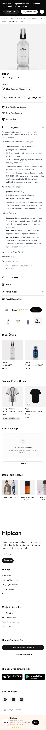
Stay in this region (29, 12)
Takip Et (36, 310)
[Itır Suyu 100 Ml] (12, 350)
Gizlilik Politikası (8, 589)
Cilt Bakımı (32, 18)
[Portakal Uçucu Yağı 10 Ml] (35, 350)
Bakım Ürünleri (21, 18)
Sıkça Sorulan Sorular (10, 622)
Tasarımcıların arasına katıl (23, 647)
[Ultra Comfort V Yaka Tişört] (35, 396)
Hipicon (4, 18)
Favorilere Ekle (14, 98)
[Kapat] (42, 722)
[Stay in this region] (42, 12)
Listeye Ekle (36, 98)
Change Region (11, 12)
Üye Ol (6, 560)
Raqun (4, 21)
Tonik (40, 18)
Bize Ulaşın (6, 627)
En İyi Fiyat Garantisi (10, 585)
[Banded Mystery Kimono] (12, 396)
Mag (3, 594)
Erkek (12, 18)
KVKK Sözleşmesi (9, 618)
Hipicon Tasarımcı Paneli (23, 654)
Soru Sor (24, 464)
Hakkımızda (6, 576)
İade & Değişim (8, 613)
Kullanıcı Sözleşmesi (10, 580)
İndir (35, 722)
